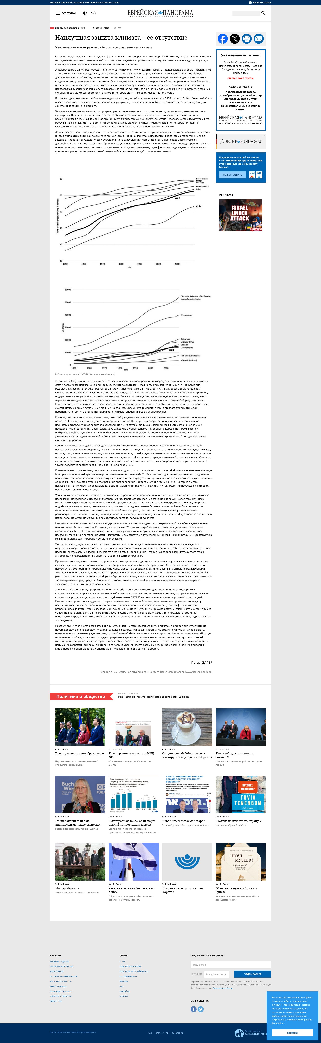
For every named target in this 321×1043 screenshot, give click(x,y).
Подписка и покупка (130, 966)
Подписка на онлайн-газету (134, 971)
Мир (83, 28)
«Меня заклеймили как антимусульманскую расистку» (78, 822)
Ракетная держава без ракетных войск (132, 890)
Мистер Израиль (67, 888)
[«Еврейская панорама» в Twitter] (201, 1008)
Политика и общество (67, 28)
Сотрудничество (128, 976)
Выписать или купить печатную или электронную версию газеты (85, 2)
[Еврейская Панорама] (160, 13)
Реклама (124, 981)
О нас (122, 961)
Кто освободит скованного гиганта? (235, 755)
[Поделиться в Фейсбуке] (223, 39)
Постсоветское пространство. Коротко (183, 890)
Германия (130, 696)
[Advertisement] (241, 257)
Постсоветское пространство (162, 696)
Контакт (124, 996)
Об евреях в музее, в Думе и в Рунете (236, 890)
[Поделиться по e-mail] (259, 39)
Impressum (177, 1033)
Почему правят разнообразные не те (79, 755)
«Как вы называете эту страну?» (239, 821)
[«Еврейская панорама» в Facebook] (194, 1008)
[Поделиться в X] (235, 39)
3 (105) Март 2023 (101, 28)
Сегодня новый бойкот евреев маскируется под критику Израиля (187, 755)
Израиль (141, 696)
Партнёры (124, 991)
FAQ (121, 986)
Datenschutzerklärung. (223, 988)
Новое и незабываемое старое (183, 821)
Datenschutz (162, 1033)
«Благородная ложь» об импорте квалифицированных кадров (132, 822)
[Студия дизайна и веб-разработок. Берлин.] (253, 1032)
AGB (150, 1033)
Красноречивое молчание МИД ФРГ (131, 755)
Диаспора (184, 696)
